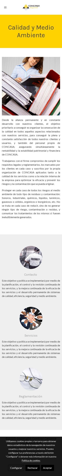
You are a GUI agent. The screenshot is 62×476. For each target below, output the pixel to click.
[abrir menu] (5, 7)
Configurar (16, 467)
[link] (31, 7)
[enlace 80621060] (31, 317)
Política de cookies (31, 460)
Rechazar (33, 467)
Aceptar (47, 467)
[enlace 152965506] (31, 378)
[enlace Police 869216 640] (31, 257)
